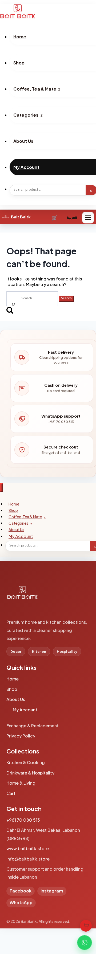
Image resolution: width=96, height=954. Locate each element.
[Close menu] (1, 487)
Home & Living (20, 783)
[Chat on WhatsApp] (84, 942)
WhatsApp (21, 902)
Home (12, 679)
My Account (21, 536)
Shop (11, 689)
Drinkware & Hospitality (30, 773)
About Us (15, 699)
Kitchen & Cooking (25, 762)
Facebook (20, 891)
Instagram (52, 891)
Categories (18, 523)
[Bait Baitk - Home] (48, 11)
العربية (72, 217)
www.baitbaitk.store (27, 848)
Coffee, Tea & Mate (25, 516)
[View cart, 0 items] (86, 926)
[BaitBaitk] (22, 595)
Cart (55, 218)
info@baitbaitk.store (28, 859)
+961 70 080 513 (23, 820)
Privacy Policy (20, 736)
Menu (88, 217)
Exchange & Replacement (32, 725)
